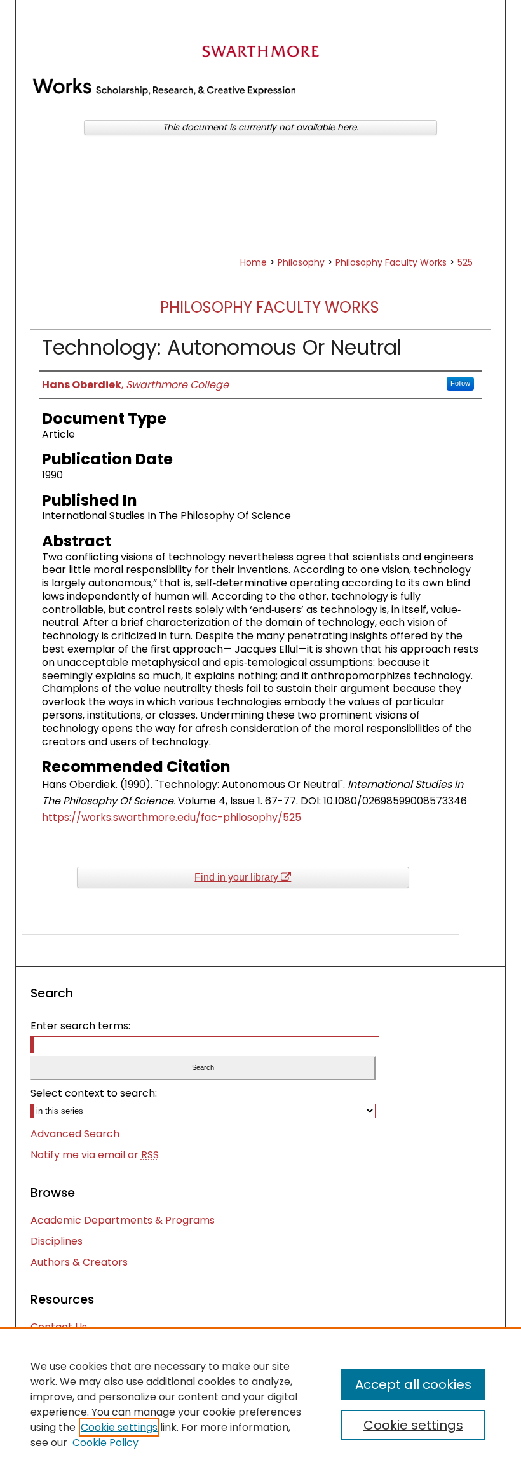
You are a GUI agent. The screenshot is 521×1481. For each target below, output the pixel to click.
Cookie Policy (105, 1442)
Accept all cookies (413, 1384)
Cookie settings (119, 1427)
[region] (260, 1404)
